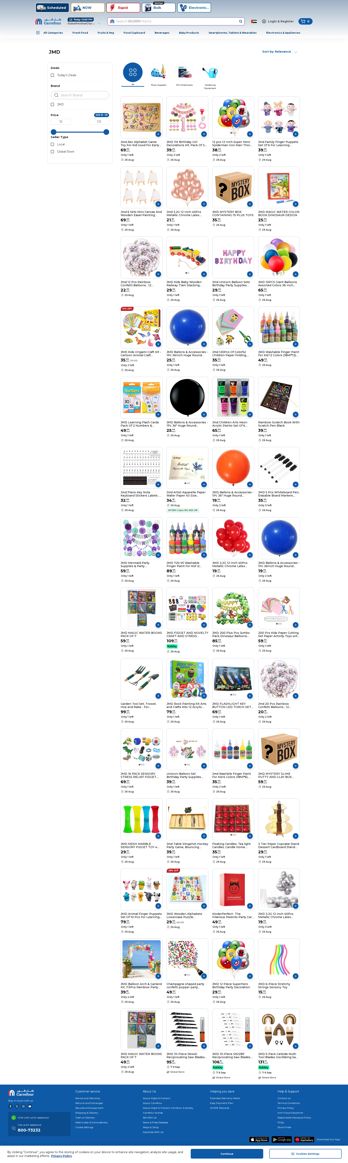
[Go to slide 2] (233, 133)
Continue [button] (227, 1153)
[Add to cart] (158, 134)
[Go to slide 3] (235, 133)
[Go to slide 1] (231, 133)
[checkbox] (52, 75)
